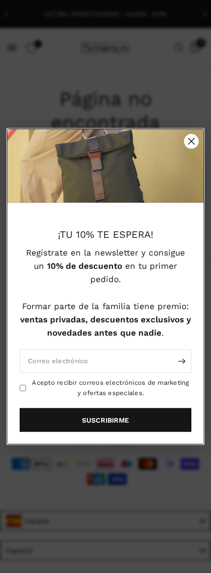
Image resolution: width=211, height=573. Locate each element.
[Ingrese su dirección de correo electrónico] (181, 361)
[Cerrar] (191, 141)
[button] (105, 419)
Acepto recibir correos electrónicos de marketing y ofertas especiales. (110, 388)
